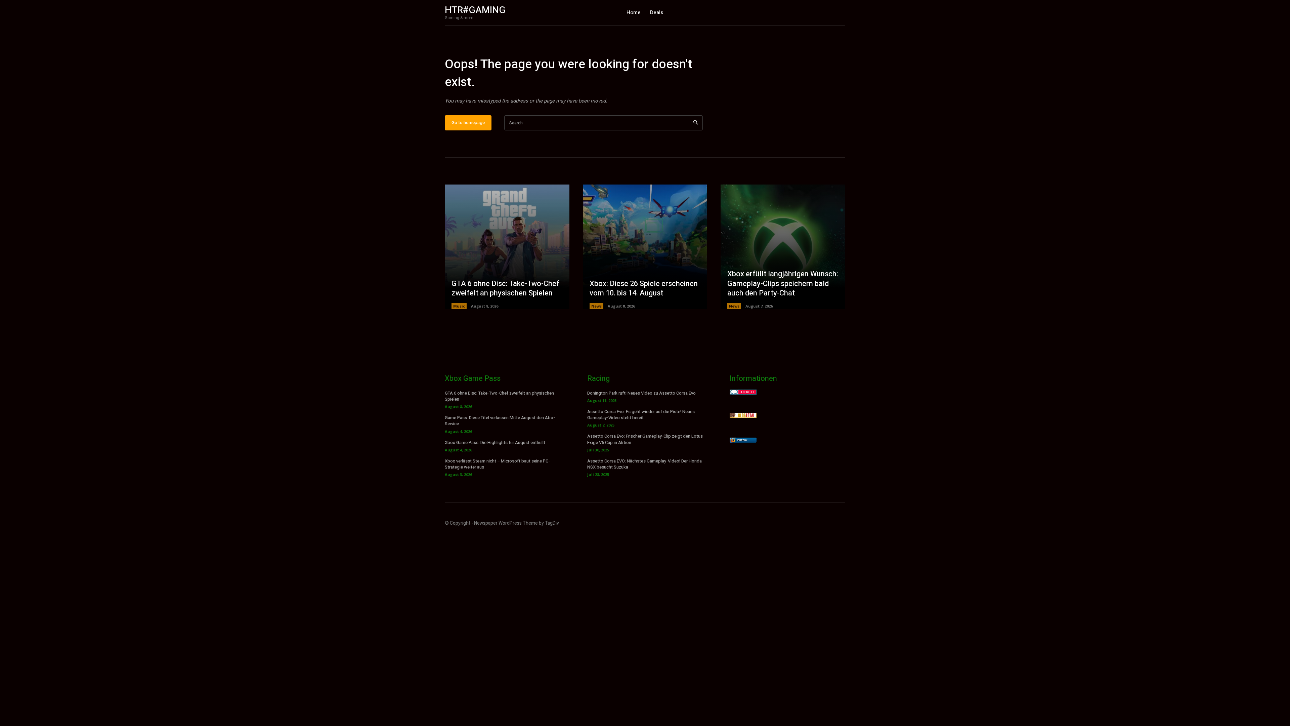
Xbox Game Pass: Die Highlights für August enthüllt (495, 442)
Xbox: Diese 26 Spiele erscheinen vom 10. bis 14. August (644, 288)
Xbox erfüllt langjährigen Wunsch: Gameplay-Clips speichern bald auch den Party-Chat (782, 283)
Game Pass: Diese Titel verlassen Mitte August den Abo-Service (500, 420)
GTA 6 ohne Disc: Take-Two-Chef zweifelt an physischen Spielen (505, 288)
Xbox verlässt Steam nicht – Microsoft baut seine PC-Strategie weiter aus (497, 464)
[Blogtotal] (743, 416)
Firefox (742, 440)
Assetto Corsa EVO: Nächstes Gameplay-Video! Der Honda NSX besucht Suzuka (644, 464)
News (596, 306)
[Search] (695, 122)
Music (459, 306)
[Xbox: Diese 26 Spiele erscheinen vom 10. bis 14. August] (645, 247)
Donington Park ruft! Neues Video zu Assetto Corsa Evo (641, 393)
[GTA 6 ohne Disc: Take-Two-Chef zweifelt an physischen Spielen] (507, 247)
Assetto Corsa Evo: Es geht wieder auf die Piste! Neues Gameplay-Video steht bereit (641, 414)
